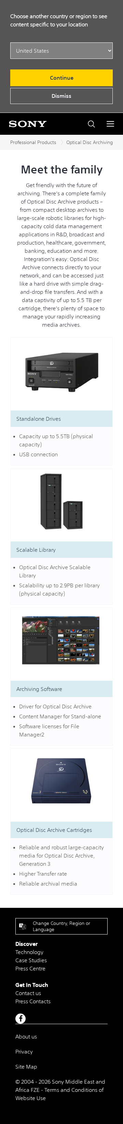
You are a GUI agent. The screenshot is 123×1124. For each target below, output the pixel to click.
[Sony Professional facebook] (21, 1019)
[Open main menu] (110, 124)
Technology (29, 952)
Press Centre (30, 968)
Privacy (24, 1051)
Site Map (26, 1066)
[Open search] (91, 124)
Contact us (28, 993)
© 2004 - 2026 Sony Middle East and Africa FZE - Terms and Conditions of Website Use (60, 1089)
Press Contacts (33, 1001)
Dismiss (61, 95)
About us (26, 1036)
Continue (61, 77)
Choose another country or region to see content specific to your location (58, 20)
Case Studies (31, 960)
